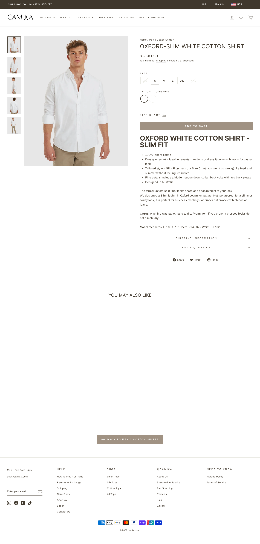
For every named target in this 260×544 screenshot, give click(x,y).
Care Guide (64, 494)
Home (143, 39)
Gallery (161, 506)
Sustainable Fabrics (168, 482)
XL (182, 80)
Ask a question (196, 247)
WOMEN (46, 17)
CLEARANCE (85, 17)
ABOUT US (126, 17)
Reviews (162, 494)
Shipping (161, 60)
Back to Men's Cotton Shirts (132, 439)
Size (144, 73)
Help (204, 4)
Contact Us (63, 511)
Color (154, 91)
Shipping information (196, 238)
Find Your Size (151, 17)
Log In (60, 506)
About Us (219, 4)
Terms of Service (216, 482)
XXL (193, 80)
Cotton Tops (114, 488)
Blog (159, 500)
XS (145, 80)
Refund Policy (215, 476)
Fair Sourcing (165, 488)
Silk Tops (112, 482)
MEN (64, 17)
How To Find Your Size (70, 476)
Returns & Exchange (69, 482)
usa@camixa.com (17, 476)
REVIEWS (106, 17)
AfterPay (62, 500)
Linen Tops (113, 476)
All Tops (111, 494)
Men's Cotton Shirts (160, 39)
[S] (152, 100)
